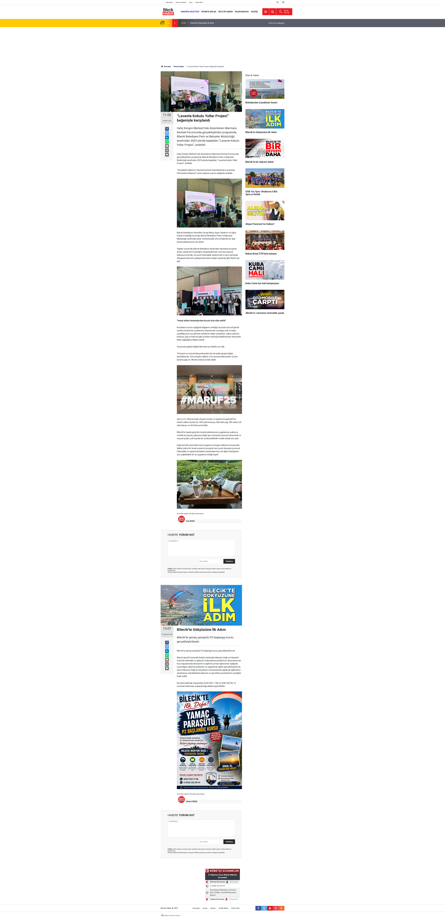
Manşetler (169, 2)
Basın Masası (242, 11)
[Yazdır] (167, 150)
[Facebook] (167, 129)
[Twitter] (167, 133)
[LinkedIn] (167, 137)
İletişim (213, 908)
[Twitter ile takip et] (264, 908)
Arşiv (190, 2)
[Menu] (266, 12)
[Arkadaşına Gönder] (167, 146)
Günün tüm (276, 23)
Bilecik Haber (225, 11)
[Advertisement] (222, 44)
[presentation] (169, 23)
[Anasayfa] (162, 2)
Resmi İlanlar (209, 11)
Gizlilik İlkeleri (223, 908)
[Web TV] (277, 2)
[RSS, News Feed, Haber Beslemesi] (281, 908)
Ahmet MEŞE (191, 801)
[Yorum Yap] (167, 154)
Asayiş (254, 11)
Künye (205, 908)
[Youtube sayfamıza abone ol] (270, 908)
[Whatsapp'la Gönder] (167, 142)
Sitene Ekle (199, 2)
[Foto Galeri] (283, 2)
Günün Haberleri (181, 2)
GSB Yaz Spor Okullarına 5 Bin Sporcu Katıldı (208, 23)
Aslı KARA (190, 521)
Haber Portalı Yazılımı (172, 915)
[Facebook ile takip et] (258, 908)
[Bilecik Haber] (168, 11)
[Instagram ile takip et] (276, 908)
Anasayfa (167, 66)
